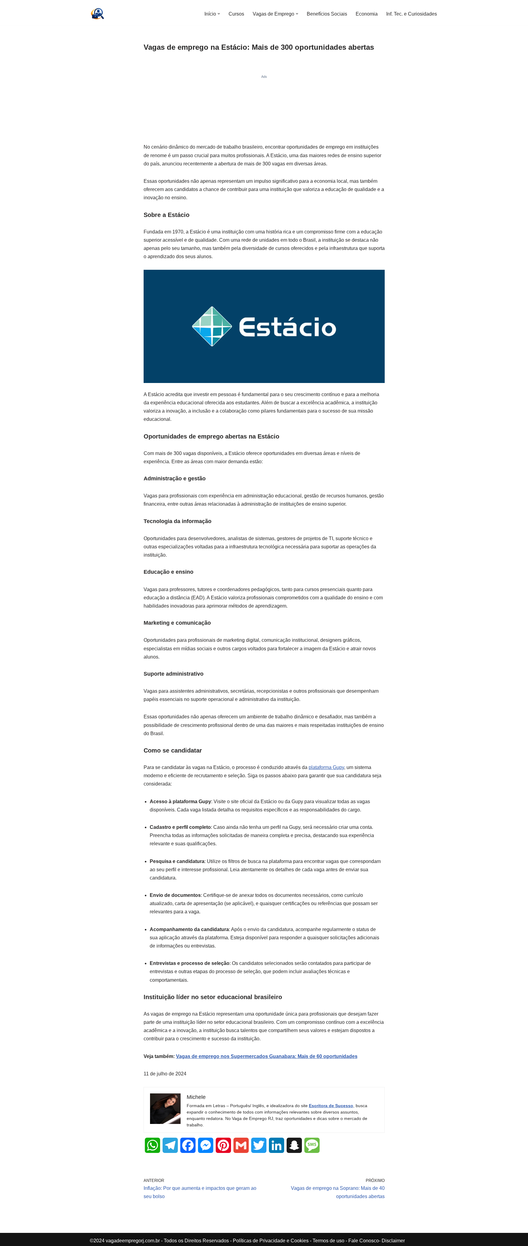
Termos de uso (328, 1240)
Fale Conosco (363, 1240)
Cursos (236, 13)
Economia (367, 13)
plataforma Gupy (326, 767)
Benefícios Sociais (327, 13)
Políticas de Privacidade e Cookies (271, 1240)
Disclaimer (393, 1240)
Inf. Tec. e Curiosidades (411, 13)
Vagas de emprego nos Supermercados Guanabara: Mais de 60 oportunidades (267, 1056)
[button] (219, 14)
